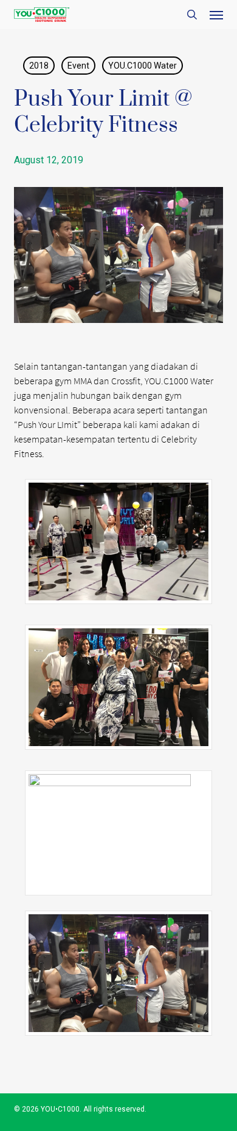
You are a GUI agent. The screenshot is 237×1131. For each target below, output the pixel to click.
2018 (39, 65)
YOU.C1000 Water (142, 65)
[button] (216, 14)
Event (78, 65)
